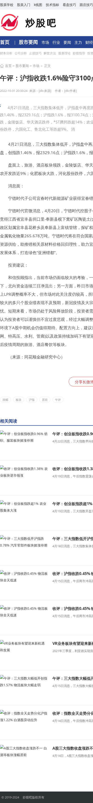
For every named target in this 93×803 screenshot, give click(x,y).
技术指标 (52, 4)
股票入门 (23, 4)
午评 (58, 400)
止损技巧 (35, 53)
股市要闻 (29, 42)
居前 (45, 400)
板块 (18, 400)
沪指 (32, 400)
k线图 (38, 4)
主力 (78, 42)
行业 (56, 42)
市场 (45, 42)
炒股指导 (79, 53)
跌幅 (5, 400)
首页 (5, 42)
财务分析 (6, 53)
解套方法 (50, 53)
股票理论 (64, 53)
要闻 (67, 42)
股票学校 (6, 4)
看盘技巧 (69, 4)
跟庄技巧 (86, 4)
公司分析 (21, 53)
